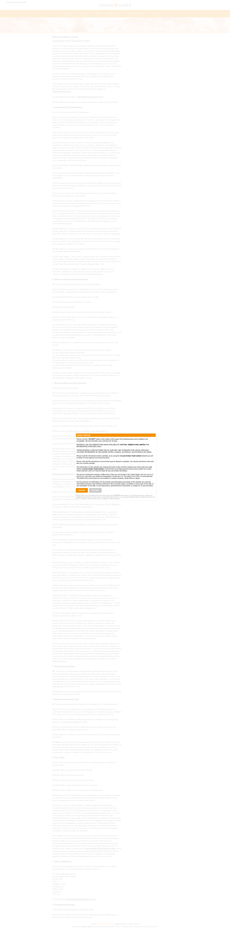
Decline (95, 490)
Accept (82, 490)
